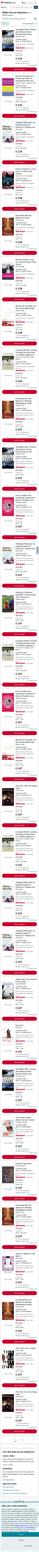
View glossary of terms (11, 1490)
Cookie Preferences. (20, 1525)
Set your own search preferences (14, 1493)
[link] (35, 18)
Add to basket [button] (19, 69)
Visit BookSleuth (8, 1480)
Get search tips (8, 1487)
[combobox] (22, 7)
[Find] (36, 7)
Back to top (19, 1501)
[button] (32, 65)
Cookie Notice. (30, 1527)
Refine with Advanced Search (15, 19)
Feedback (37, 550)
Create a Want (7, 1465)
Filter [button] (6, 23)
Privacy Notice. (24, 1531)
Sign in (30, 3)
